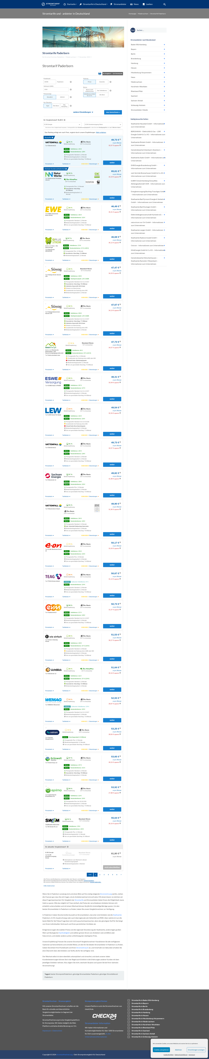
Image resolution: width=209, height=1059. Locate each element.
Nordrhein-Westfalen (139, 86)
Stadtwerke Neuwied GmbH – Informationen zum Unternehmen (147, 125)
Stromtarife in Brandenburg (142, 1009)
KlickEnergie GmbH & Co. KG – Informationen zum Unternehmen (148, 251)
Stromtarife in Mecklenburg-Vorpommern (148, 1018)
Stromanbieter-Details (139, 110)
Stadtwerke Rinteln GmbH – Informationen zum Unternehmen (147, 143)
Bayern (133, 49)
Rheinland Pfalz (137, 91)
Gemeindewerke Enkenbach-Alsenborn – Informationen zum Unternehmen (146, 151)
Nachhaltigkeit (64, 933)
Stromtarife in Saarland (141, 1031)
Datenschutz (57, 1031)
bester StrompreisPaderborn (61, 974)
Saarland (134, 96)
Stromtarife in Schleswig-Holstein (145, 1037)
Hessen (134, 68)
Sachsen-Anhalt (137, 100)
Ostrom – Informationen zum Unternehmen (147, 245)
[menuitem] (69, 4)
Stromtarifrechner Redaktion (54, 57)
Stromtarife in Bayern (140, 1003)
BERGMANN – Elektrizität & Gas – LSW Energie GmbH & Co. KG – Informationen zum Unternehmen (148, 134)
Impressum (192, 1055)
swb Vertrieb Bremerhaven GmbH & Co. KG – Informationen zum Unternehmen (148, 174)
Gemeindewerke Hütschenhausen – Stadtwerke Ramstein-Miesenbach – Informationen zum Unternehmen (144, 261)
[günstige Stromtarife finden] (51, 4)
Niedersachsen (143, 14)
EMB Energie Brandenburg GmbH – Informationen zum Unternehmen (144, 166)
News (133, 77)
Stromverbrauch (82, 948)
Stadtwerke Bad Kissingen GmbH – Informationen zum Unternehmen (144, 208)
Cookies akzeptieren (161, 1050)
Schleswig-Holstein (138, 105)
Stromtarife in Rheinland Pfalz (143, 1028)
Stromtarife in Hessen (140, 1015)
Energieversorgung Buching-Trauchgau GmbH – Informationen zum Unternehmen (148, 193)
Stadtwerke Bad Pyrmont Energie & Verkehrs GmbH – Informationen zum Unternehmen (147, 200)
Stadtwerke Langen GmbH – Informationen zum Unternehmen (147, 231)
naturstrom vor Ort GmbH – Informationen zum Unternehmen (147, 223)
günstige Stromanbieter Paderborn (86, 974)
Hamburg (134, 63)
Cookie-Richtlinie (169, 1055)
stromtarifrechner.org (64, 1054)
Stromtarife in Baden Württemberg (145, 1000)
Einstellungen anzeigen (196, 1050)
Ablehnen (178, 1050)
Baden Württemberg (138, 44)
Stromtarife (79, 900)
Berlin (133, 54)
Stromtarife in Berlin (139, 1006)
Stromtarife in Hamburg (141, 1012)
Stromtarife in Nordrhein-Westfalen (146, 1024)
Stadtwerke (117, 915)
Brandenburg (136, 58)
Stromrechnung (106, 894)
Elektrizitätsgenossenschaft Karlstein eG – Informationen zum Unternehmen (147, 216)
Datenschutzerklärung (181, 1055)
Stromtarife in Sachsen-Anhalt (143, 1034)
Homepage (132, 14)
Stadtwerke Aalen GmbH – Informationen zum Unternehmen (148, 159)
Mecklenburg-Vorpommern (141, 72)
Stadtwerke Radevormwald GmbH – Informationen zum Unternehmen (144, 239)
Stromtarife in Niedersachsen (143, 1021)
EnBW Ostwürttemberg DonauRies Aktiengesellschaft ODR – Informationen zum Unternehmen (148, 184)
